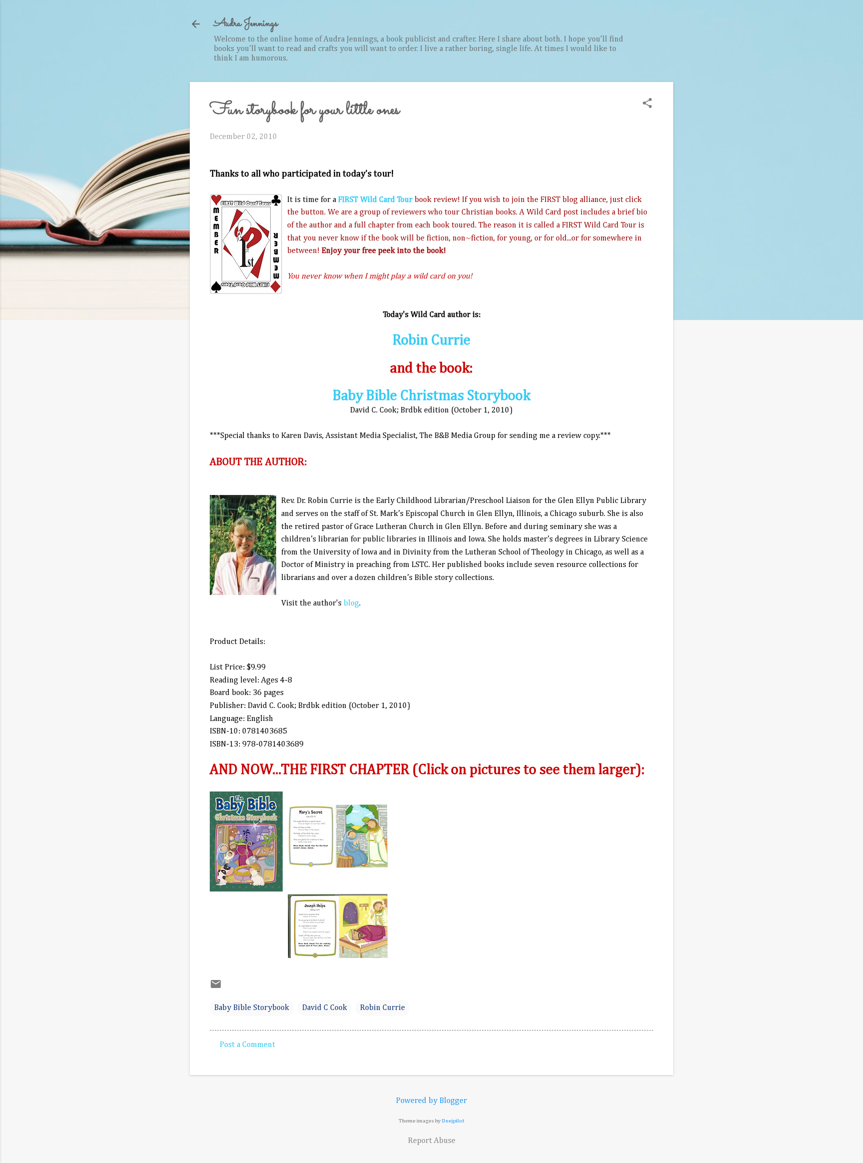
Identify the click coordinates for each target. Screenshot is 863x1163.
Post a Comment (247, 1045)
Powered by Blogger (431, 1101)
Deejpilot (453, 1121)
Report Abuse (431, 1141)
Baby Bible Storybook (251, 1008)
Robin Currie (431, 341)
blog (351, 604)
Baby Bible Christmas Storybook (431, 396)
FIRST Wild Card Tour (375, 200)
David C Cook (324, 1008)
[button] (647, 104)
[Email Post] (216, 988)
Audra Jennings (246, 23)
